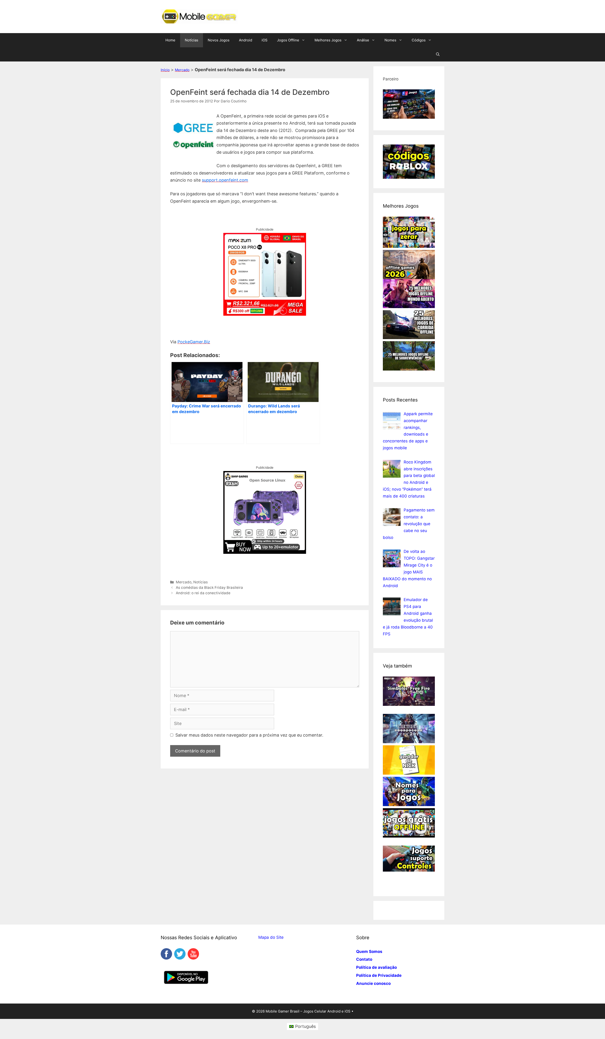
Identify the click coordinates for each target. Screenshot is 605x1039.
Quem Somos (369, 951)
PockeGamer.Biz (193, 341)
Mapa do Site (271, 937)
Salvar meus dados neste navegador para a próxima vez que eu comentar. (249, 735)
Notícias (191, 40)
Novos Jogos (218, 40)
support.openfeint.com (225, 180)
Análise (363, 40)
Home (170, 40)
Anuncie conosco (373, 983)
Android (245, 40)
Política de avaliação (376, 967)
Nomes (390, 40)
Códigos (419, 40)
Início (165, 70)
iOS (265, 40)
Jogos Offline (288, 40)
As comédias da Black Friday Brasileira (209, 587)
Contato (364, 959)
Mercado (182, 70)
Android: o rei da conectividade (203, 593)
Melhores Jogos (328, 40)
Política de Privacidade (379, 975)
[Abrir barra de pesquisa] (437, 54)
